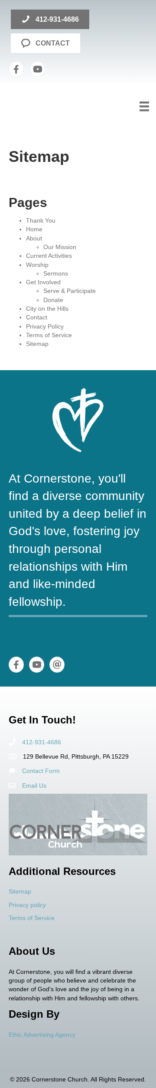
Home (34, 229)
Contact (36, 317)
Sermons (55, 273)
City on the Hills (47, 308)
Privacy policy (27, 904)
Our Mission (59, 246)
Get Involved (43, 282)
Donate (53, 299)
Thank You (40, 220)
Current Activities (49, 255)
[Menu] (144, 106)
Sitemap (37, 343)
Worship (37, 264)
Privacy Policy (45, 326)
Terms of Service (49, 335)
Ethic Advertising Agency (42, 1034)
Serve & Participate (69, 290)
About (34, 238)
